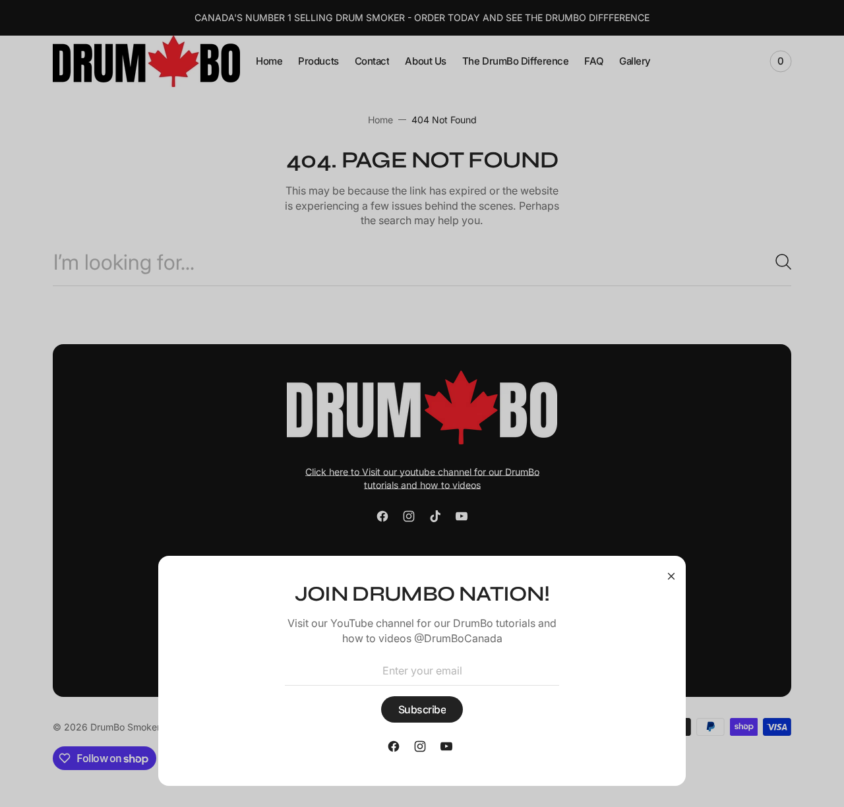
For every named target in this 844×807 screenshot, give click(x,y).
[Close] (671, 575)
